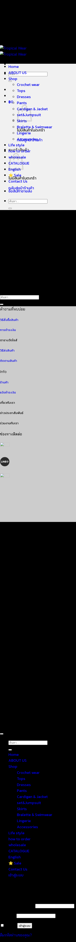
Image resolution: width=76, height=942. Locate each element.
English (14, 857)
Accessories (27, 139)
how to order (19, 151)
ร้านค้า (4, 382)
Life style (16, 145)
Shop (12, 79)
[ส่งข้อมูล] (10, 208)
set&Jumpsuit (29, 803)
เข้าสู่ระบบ (24, 926)
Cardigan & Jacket (32, 109)
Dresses (24, 97)
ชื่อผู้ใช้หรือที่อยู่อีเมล (17, 905)
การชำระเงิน (8, 330)
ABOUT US (17, 72)
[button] (10, 102)
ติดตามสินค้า (8, 360)
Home (13, 66)
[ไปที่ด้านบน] (1, 733)
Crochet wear (28, 84)
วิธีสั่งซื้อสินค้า (9, 320)
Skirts (22, 809)
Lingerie (24, 133)
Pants (22, 103)
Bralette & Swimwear (34, 127)
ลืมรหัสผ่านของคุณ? (16, 935)
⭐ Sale (14, 175)
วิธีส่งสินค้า (7, 350)
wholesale (17, 845)
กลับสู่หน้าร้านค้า (21, 188)
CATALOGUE (18, 851)
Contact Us (17, 181)
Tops (21, 90)
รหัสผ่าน (7, 915)
